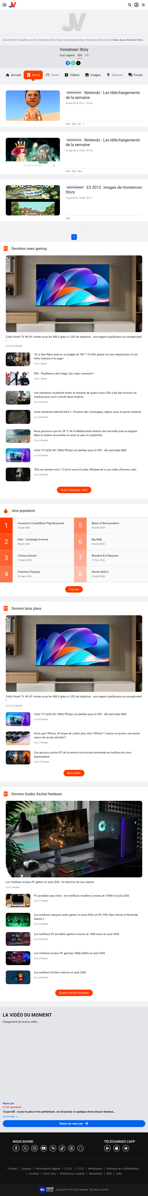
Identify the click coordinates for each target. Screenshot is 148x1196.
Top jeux (74, 589)
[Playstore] (107, 1148)
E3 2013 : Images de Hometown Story (104, 190)
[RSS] (53, 1148)
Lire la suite (9, 1116)
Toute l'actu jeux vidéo (74, 490)
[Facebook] (16, 1148)
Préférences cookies (72, 1173)
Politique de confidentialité (122, 1168)
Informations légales (48, 1168)
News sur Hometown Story (70, 40)
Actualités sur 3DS (27, 40)
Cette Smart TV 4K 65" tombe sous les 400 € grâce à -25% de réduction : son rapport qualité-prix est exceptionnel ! (74, 339)
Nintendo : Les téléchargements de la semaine (103, 95)
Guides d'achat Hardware (74, 992)
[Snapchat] (80, 1148)
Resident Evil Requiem (105, 555)
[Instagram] (34, 1148)
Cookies (34, 1173)
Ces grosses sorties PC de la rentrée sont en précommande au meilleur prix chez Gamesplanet (82, 754)
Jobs (119, 1173)
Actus (36, 75)
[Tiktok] (62, 1148)
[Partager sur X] (78, 63)
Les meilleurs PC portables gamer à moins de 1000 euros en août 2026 (76, 934)
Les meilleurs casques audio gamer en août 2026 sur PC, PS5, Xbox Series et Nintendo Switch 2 (86, 917)
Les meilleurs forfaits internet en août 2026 (60, 972)
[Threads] (71, 1148)
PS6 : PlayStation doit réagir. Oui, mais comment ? (64, 373)
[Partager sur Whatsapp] (73, 63)
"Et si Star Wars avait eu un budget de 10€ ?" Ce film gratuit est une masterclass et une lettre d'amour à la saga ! (86, 356)
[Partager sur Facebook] (68, 63)
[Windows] (126, 1148)
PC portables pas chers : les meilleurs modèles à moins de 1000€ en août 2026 (81, 895)
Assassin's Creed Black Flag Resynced (41, 523)
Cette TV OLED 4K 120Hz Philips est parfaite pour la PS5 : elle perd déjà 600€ (80, 450)
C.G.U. (68, 1168)
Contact (12, 1168)
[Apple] (116, 1148)
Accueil (6, 40)
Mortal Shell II (100, 572)
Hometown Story (46, 40)
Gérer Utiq (49, 1173)
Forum (138, 75)
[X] (25, 1148)
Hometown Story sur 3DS (99, 40)
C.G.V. (80, 1168)
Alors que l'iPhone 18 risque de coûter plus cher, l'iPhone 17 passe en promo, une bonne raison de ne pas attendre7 (87, 735)
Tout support (67, 55)
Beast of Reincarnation (105, 523)
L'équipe (26, 1168)
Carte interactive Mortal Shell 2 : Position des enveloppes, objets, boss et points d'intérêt (87, 412)
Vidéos (74, 75)
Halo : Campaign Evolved (33, 539)
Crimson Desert (27, 555)
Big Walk (97, 539)
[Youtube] (43, 1148)
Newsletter (95, 1173)
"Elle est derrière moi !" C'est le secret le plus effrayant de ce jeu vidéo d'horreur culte (85, 469)
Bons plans (74, 773)
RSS (109, 1173)
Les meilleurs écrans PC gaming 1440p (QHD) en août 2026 (69, 953)
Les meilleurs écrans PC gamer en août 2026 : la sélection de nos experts (50, 882)
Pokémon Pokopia (29, 572)
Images (95, 75)
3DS (14, 40)
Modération (95, 1168)
